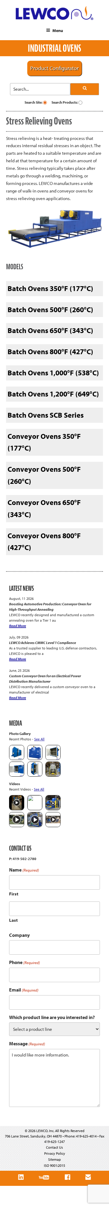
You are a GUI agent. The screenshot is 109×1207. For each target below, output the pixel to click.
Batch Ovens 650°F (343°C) (50, 330)
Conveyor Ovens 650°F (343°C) (44, 508)
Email (23, 990)
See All (39, 739)
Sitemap (54, 1159)
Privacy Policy (54, 1153)
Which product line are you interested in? (52, 1017)
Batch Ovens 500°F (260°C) (50, 309)
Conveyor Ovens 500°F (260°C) (44, 475)
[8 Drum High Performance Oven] (34, 775)
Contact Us (54, 1147)
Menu (57, 30)
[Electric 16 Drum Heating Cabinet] (53, 758)
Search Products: (64, 102)
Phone (24, 962)
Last (13, 920)
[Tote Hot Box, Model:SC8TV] (16, 758)
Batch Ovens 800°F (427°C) (50, 351)
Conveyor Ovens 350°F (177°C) (44, 442)
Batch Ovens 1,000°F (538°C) (53, 372)
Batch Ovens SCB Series (46, 414)
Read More (17, 625)
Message (27, 1044)
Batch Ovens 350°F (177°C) (50, 288)
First (13, 894)
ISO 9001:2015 (54, 1165)
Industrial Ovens (54, 48)
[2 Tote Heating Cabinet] (16, 775)
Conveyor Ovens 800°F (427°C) (44, 541)
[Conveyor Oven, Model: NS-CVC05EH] (53, 775)
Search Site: (34, 102)
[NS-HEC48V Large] (34, 758)
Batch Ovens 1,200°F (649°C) (53, 393)
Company (19, 935)
